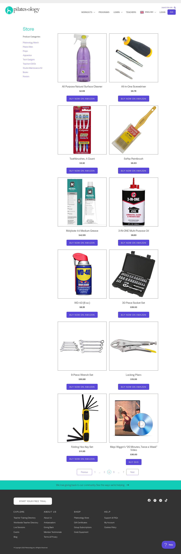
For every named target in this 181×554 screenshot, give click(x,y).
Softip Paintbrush (133, 158)
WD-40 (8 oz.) (82, 302)
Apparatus (27, 55)
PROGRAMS (104, 12)
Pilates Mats (28, 46)
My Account (109, 522)
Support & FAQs (111, 517)
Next (132, 472)
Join (171, 12)
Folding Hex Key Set (82, 447)
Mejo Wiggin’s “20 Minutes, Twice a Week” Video (133, 448)
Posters (26, 76)
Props (25, 51)
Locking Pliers (133, 375)
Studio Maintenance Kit (32, 67)
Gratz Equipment (81, 532)
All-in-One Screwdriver (133, 86)
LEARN (117, 12)
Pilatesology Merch (31, 42)
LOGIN (162, 12)
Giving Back (49, 527)
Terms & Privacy (50, 536)
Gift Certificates (80, 522)
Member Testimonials (53, 532)
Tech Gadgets (29, 59)
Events (16, 532)
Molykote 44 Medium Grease (82, 230)
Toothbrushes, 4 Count (82, 158)
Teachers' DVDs (29, 63)
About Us (48, 517)
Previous (84, 472)
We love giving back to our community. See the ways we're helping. (90, 485)
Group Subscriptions (83, 527)
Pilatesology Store (81, 517)
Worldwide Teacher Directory (26, 522)
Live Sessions (19, 527)
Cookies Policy (110, 527)
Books (25, 72)
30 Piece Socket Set (133, 302)
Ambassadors (50, 522)
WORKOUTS (86, 12)
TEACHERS (131, 12)
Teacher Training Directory (25, 517)
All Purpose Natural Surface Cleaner (82, 86)
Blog (15, 536)
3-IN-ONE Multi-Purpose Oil (133, 230)
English (149, 12)
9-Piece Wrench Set (82, 375)
